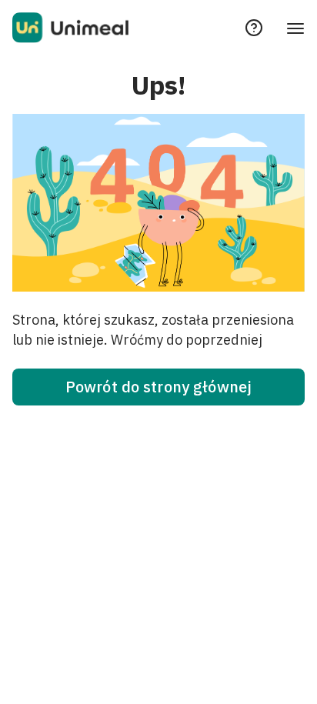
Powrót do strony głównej (158, 386)
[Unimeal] (70, 27)
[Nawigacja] (295, 27)
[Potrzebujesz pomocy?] (254, 27)
